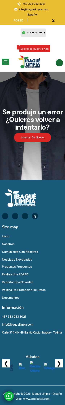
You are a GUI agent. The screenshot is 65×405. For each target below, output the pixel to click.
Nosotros (8, 244)
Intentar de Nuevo (32, 137)
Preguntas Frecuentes (17, 266)
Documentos (10, 297)
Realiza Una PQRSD (15, 274)
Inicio (5, 236)
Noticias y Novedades (17, 259)
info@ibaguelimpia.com (17, 324)
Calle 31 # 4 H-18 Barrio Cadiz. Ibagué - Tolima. (32, 332)
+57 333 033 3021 (14, 316)
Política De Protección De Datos (24, 290)
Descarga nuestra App (35, 48)
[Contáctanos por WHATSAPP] (9, 396)
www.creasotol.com (36, 398)
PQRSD (18, 20)
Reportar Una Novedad (17, 282)
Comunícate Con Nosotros (20, 252)
